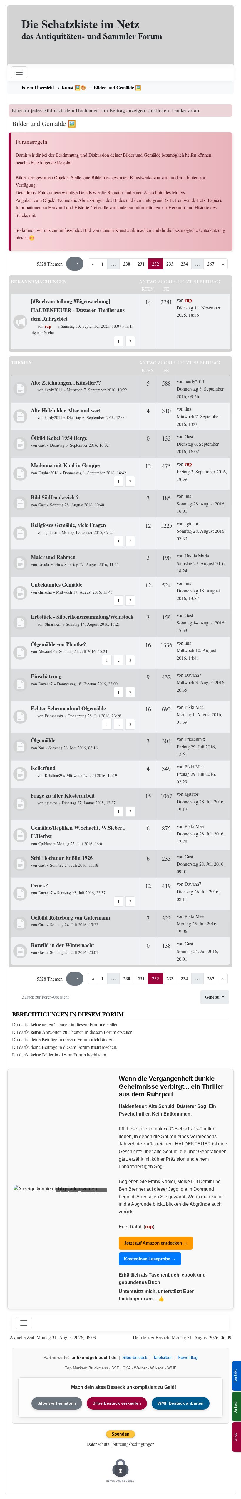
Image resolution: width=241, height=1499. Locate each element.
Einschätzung (46, 676)
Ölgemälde (43, 740)
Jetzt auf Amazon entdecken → (156, 1242)
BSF (115, 1368)
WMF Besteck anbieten (181, 1403)
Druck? (39, 885)
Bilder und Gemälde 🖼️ (44, 123)
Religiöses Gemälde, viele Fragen (68, 525)
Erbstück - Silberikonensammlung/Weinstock (82, 616)
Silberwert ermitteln (56, 1403)
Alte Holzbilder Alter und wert (66, 410)
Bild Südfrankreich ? (55, 497)
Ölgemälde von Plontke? (58, 644)
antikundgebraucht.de (94, 1357)
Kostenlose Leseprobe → (150, 1258)
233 (169, 263)
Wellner (140, 1368)
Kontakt (235, 1376)
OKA (126, 1368)
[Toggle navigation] (24, 1323)
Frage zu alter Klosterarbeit (63, 795)
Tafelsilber (162, 1357)
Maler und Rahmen (53, 557)
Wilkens (157, 1368)
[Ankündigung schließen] (228, 108)
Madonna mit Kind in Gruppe (65, 465)
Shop (235, 1437)
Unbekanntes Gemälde (56, 584)
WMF (171, 1368)
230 (126, 263)
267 (210, 263)
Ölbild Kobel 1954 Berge (59, 438)
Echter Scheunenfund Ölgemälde (68, 708)
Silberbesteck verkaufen (117, 1403)
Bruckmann (98, 1368)
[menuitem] (120, 87)
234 (184, 263)
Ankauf (235, 1407)
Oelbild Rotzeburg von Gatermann (70, 917)
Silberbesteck (134, 1357)
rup (149, 1226)
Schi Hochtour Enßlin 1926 (62, 858)
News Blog (188, 1357)
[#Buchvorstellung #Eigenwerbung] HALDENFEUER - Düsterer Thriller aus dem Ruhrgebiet (78, 309)
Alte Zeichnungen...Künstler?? (66, 382)
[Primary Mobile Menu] (19, 72)
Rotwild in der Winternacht (62, 945)
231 (141, 263)
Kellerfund (43, 768)
